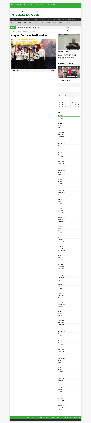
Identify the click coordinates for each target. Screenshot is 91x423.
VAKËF (30, 22)
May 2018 (60, 340)
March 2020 (60, 291)
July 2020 (60, 282)
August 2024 (60, 172)
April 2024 (60, 181)
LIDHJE (37, 4)
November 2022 (61, 219)
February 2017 (61, 373)
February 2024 (61, 185)
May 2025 (60, 152)
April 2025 (60, 154)
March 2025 (60, 156)
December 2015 (61, 405)
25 (62, 106)
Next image (52, 70)
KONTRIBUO (31, 4)
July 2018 (60, 335)
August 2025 (60, 145)
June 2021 (60, 257)
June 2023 (60, 203)
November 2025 (61, 138)
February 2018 (61, 347)
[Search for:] (73, 27)
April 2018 (60, 342)
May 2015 (60, 409)
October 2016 (61, 382)
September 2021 (61, 250)
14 (72, 102)
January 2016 (61, 403)
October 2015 (61, 407)
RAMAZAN (49, 22)
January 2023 (61, 215)
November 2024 (61, 165)
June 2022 (60, 230)
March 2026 (60, 129)
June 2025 (60, 150)
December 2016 (61, 378)
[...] (67, 58)
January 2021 (61, 268)
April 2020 (60, 288)
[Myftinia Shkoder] (45, 13)
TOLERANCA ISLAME (14, 25)
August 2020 (60, 280)
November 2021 (61, 246)
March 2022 (60, 237)
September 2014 (61, 412)
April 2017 (60, 369)
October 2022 (61, 221)
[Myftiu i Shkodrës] (69, 49)
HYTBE (25, 22)
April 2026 (60, 127)
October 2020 (61, 275)
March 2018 (60, 344)
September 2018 (61, 331)
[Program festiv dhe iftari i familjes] (33, 68)
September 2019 (61, 304)
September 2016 (61, 385)
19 (65, 104)
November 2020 (61, 273)
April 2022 (60, 235)
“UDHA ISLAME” (18, 4)
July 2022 (60, 228)
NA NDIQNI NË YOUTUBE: (66, 63)
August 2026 (60, 118)
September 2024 (61, 170)
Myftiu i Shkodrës (64, 51)
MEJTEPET (61, 22)
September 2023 (61, 197)
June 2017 (60, 364)
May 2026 (60, 125)
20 (68, 104)
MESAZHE (19, 22)
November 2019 (61, 300)
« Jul (59, 112)
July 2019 (60, 309)
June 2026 (60, 123)
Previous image (16, 70)
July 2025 (60, 147)
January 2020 (61, 295)
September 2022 (61, 224)
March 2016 (60, 398)
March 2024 (60, 183)
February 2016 (61, 400)
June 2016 (60, 391)
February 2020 (61, 293)
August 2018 (60, 333)
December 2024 (61, 163)
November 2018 (61, 326)
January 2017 (61, 376)
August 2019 (60, 306)
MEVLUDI (55, 22)
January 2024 (61, 188)
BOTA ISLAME (68, 22)
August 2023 (60, 199)
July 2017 (60, 362)
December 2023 (61, 190)
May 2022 (60, 232)
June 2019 (60, 311)
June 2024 (60, 177)
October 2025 (61, 141)
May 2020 (60, 286)
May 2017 (60, 367)
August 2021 (60, 253)
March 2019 (60, 318)
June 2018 (60, 338)
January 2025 (61, 161)
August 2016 (60, 387)
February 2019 (61, 320)
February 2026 (61, 132)
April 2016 (60, 396)
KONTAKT (42, 4)
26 (65, 106)
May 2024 (60, 179)
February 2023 (61, 212)
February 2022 (61, 239)
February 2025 (61, 159)
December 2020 (61, 271)
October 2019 (61, 302)
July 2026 (60, 121)
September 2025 (61, 143)
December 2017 (61, 351)
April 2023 (60, 208)
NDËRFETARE (42, 22)
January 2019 (61, 322)
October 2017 (61, 356)
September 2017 (61, 358)
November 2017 (61, 353)
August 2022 (60, 226)
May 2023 (60, 206)
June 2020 (60, 284)
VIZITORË (35, 22)
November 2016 (61, 380)
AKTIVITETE (13, 22)
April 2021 (60, 262)
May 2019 (60, 313)
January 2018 (61, 349)
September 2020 (61, 277)
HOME (12, 4)
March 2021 (60, 264)
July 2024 (60, 174)
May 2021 (60, 259)
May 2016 (60, 394)
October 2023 (61, 194)
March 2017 (60, 371)
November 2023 (61, 192)
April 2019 (60, 315)
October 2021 (61, 248)
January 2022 (61, 241)
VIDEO (25, 4)
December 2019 (61, 297)
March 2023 (60, 210)
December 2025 (61, 136)
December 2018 (61, 324)
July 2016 (60, 389)
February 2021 (61, 266)
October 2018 (61, 329)
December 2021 (61, 244)
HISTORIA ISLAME (14, 6)
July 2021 (60, 255)
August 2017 (60, 360)
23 (78, 104)
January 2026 (61, 134)
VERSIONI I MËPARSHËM (51, 4)
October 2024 (61, 168)
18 (62, 104)
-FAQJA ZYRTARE (29, 420)
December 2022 (61, 217)
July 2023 (60, 201)
